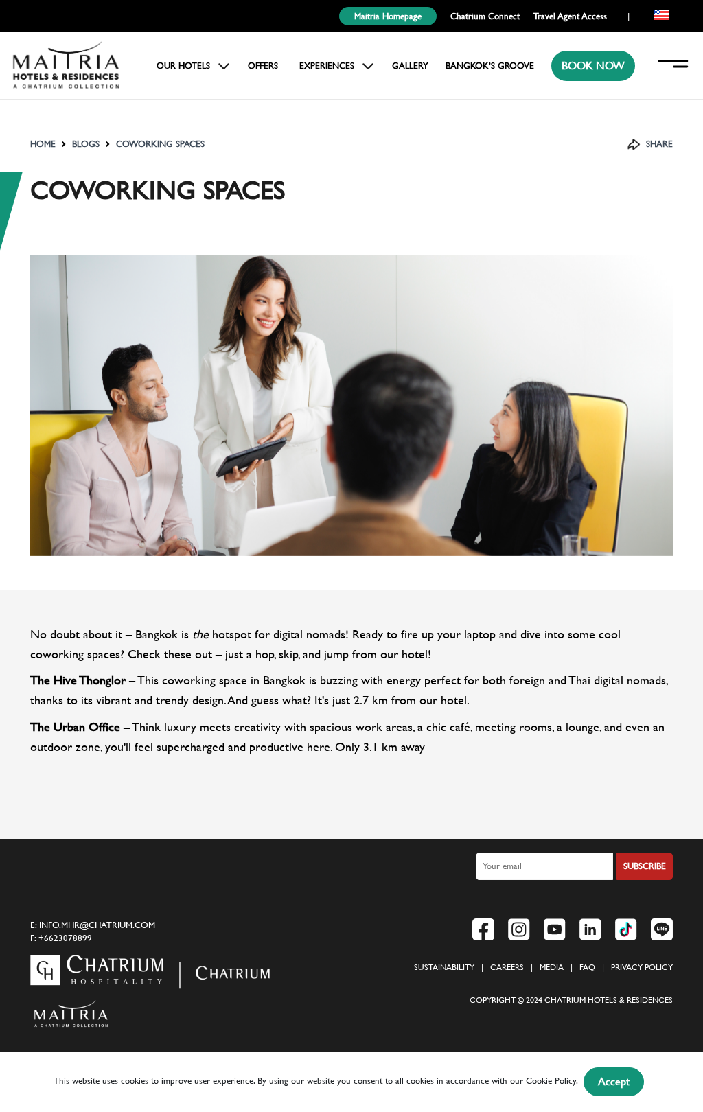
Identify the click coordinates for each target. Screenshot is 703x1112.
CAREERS (507, 967)
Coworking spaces (160, 144)
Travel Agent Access (570, 16)
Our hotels (183, 65)
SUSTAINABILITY (444, 967)
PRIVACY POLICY (642, 967)
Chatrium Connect (485, 16)
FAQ (587, 967)
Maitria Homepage (388, 16)
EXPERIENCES (326, 65)
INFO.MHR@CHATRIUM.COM (97, 925)
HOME (43, 144)
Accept (614, 1081)
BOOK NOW (593, 65)
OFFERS (263, 65)
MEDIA (552, 967)
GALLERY (410, 65)
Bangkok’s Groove (490, 65)
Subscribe (644, 866)
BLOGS (86, 144)
